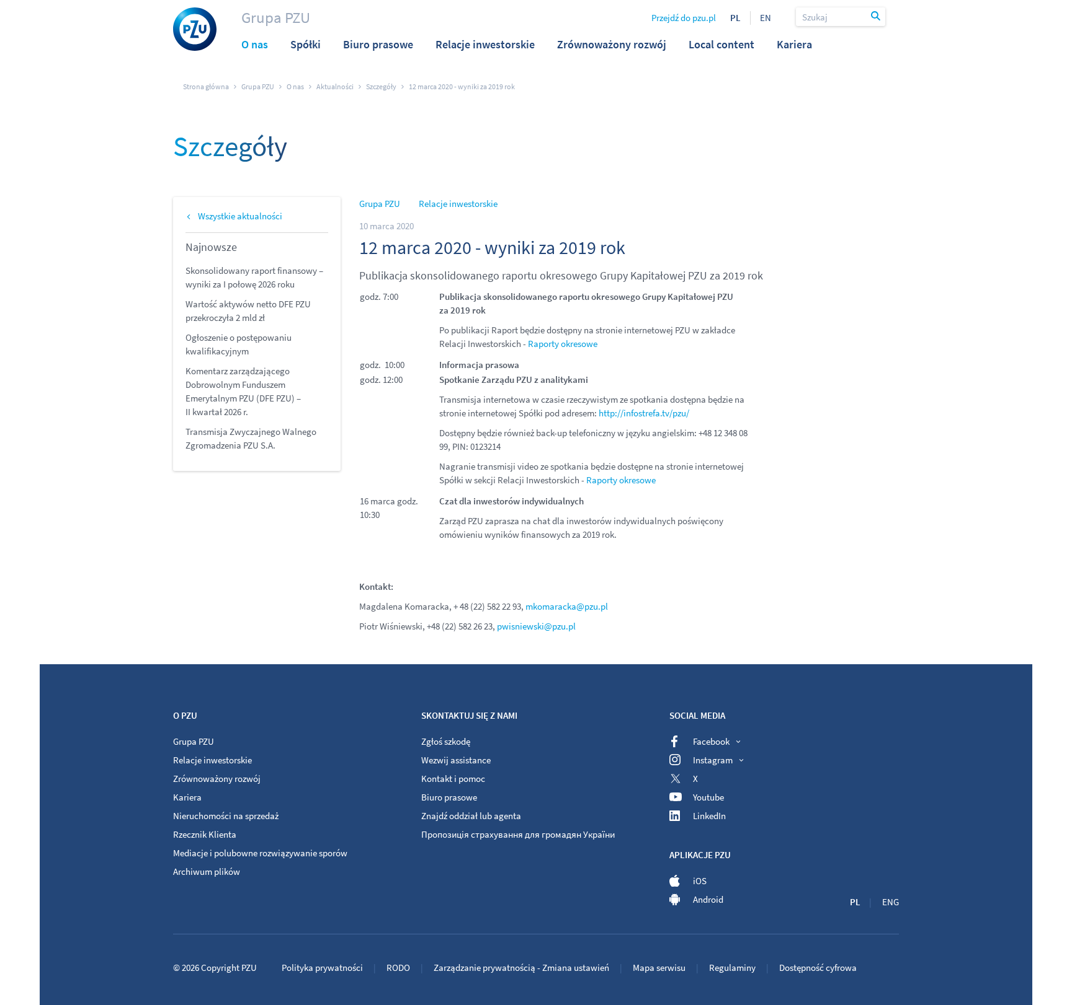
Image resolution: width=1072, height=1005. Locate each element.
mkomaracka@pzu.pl (566, 606)
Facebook (711, 741)
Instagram (713, 760)
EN (765, 18)
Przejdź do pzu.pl (683, 18)
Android (708, 899)
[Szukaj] (876, 16)
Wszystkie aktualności (240, 216)
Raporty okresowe (562, 343)
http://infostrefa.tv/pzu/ (644, 413)
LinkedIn (709, 816)
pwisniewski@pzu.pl (536, 626)
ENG (890, 902)
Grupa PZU (275, 17)
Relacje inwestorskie (458, 203)
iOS (700, 881)
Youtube (708, 797)
